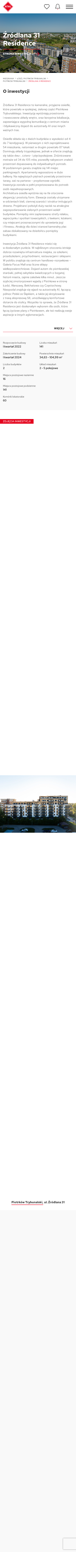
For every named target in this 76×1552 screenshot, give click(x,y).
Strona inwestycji (17, 53)
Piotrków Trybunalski (14, 81)
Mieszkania (8, 78)
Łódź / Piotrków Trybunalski (31, 78)
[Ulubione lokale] (47, 6)
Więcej (59, 328)
